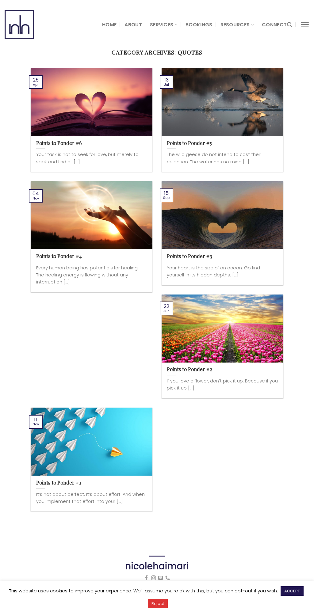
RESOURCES (235, 24)
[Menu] (304, 24)
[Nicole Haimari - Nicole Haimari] (49, 24)
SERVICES (162, 24)
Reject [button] (157, 603)
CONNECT (274, 24)
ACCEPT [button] (292, 591)
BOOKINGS (199, 24)
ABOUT (133, 24)
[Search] (289, 25)
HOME (109, 24)
